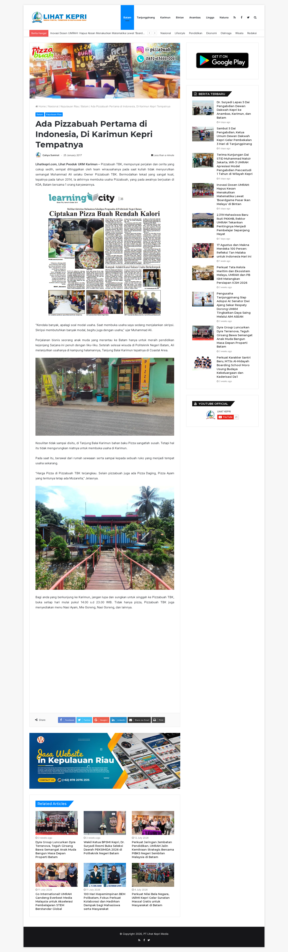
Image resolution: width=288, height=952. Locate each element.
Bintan (180, 17)
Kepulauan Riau (70, 106)
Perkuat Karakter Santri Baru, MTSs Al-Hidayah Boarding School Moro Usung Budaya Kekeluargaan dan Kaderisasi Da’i (234, 367)
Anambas (195, 17)
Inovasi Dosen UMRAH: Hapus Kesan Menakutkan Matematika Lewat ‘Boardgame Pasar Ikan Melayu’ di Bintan (233, 194)
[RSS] (234, 17)
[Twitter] (248, 17)
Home (42, 106)
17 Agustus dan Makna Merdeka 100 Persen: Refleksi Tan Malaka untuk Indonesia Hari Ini (234, 250)
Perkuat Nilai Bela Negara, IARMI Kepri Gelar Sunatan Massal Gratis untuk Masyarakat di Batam (151, 899)
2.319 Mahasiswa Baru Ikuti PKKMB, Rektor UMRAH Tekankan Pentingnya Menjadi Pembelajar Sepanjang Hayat (118, 33)
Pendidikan (195, 33)
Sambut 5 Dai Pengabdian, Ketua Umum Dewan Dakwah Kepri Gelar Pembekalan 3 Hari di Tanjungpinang (234, 136)
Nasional (165, 33)
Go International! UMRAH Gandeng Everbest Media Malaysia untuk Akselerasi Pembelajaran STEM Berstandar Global (54, 901)
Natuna (224, 17)
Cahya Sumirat (51, 155)
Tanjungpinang (146, 17)
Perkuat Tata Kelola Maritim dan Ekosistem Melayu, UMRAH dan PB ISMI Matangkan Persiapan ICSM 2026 (233, 275)
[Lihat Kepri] (58, 17)
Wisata (239, 33)
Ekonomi (211, 33)
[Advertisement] (106, 658)
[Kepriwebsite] (104, 760)
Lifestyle (180, 33)
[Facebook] (241, 17)
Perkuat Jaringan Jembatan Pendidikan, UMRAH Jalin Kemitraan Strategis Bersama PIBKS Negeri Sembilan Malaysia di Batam (153, 849)
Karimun (165, 17)
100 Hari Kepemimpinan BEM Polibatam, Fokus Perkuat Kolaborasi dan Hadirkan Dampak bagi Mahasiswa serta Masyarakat (104, 901)
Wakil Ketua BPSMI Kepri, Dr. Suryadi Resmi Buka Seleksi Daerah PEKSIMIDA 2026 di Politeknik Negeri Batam (104, 847)
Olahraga (226, 33)
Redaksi (252, 33)
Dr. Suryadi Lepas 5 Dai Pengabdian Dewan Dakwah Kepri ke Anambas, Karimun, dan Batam (234, 109)
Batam (127, 17)
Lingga (210, 17)
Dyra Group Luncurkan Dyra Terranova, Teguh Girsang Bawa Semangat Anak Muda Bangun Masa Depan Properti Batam (55, 849)
